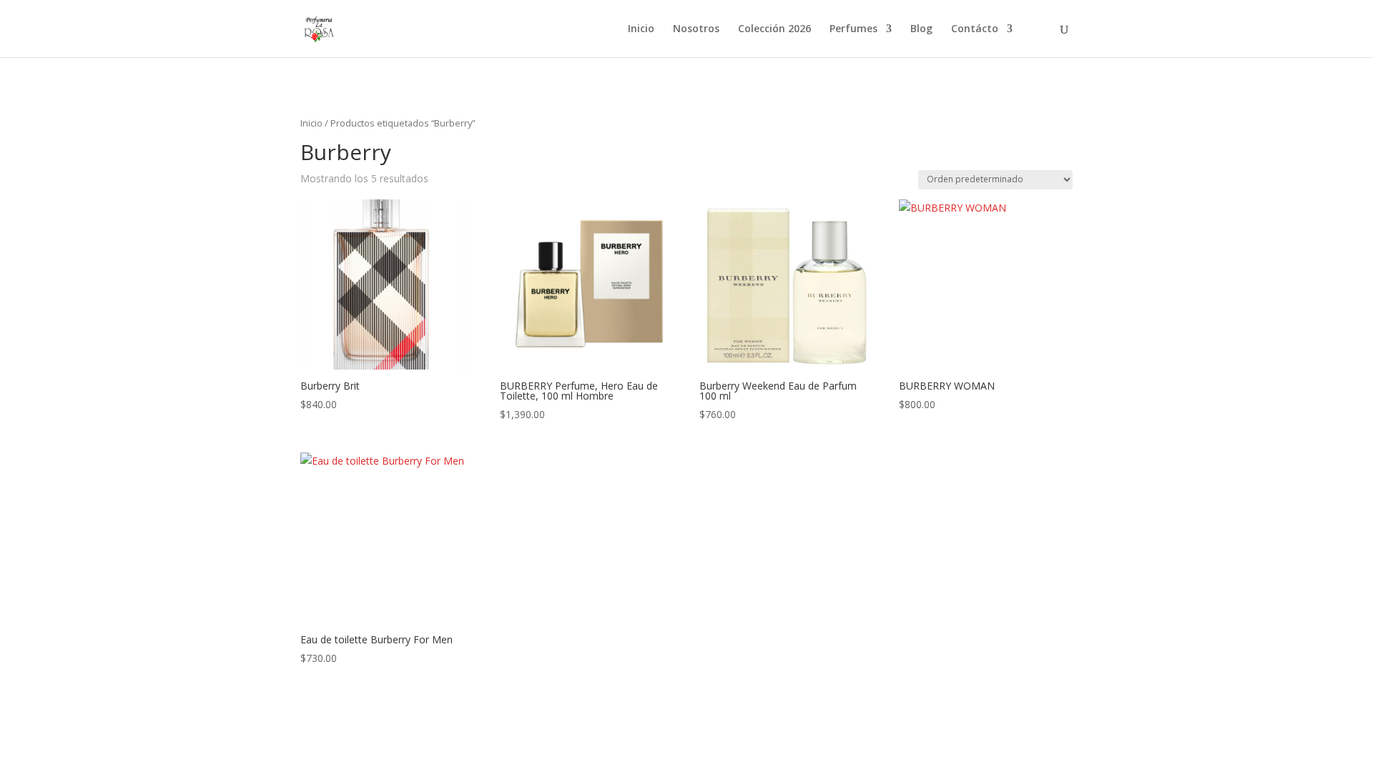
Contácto (974, 29)
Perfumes (853, 29)
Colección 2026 (774, 29)
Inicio (641, 29)
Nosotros (696, 29)
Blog (921, 29)
